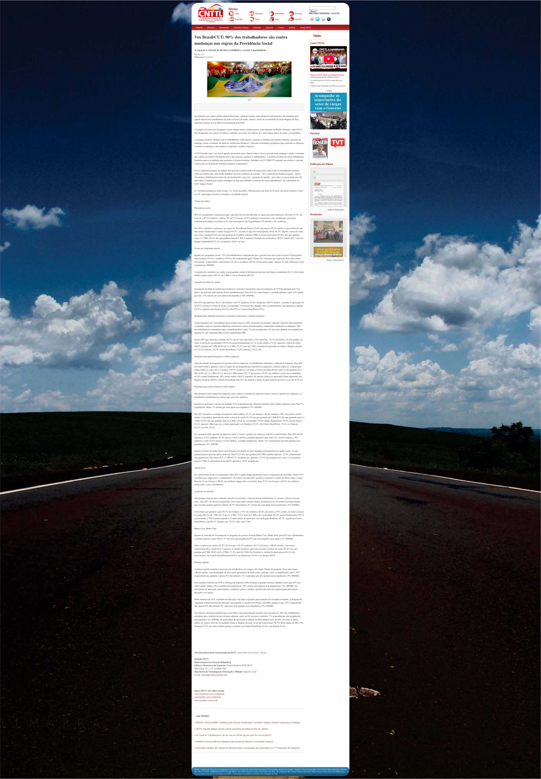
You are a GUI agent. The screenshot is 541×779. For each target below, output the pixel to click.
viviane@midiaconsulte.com (214, 675)
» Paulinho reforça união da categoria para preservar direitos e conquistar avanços (233, 741)
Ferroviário (298, 13)
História (199, 27)
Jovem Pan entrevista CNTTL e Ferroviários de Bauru (326, 81)
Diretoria (210, 27)
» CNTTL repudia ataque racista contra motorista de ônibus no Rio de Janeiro (231, 729)
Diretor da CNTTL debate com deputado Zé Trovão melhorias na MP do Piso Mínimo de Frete (327, 76)
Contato (281, 27)
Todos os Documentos (335, 260)
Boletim (292, 27)
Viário (277, 19)
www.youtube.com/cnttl (205, 700)
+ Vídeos (328, 90)
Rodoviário (239, 19)
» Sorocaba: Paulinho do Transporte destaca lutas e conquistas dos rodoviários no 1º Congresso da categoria (247, 748)
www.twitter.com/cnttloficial (207, 697)
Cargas (257, 19)
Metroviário (259, 13)
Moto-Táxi (298, 19)
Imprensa (269, 27)
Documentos (224, 27)
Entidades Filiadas (241, 27)
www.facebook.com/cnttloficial (209, 694)
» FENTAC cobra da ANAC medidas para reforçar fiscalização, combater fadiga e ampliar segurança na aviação (247, 722)
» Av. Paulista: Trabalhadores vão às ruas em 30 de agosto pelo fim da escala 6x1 (232, 735)
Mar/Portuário (279, 13)
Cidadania (257, 27)
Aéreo (237, 13)
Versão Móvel (305, 27)
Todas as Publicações (335, 209)
